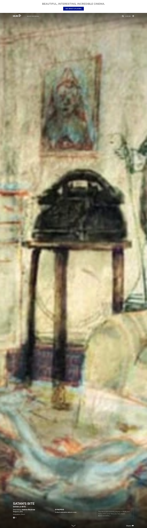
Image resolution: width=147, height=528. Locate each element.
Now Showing (33, 16)
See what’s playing (73, 9)
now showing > (104, 516)
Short (23, 514)
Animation (16, 514)
